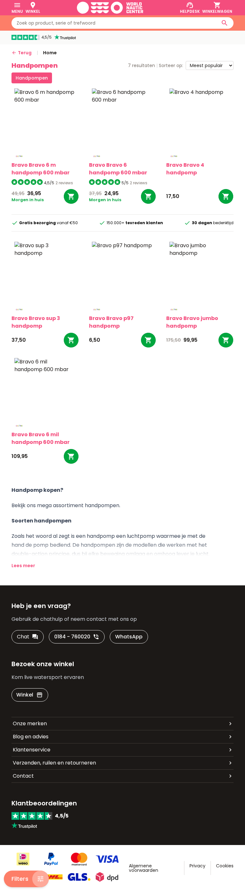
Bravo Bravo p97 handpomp (111, 322)
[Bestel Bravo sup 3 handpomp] (71, 340)
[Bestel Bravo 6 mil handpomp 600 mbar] (71, 456)
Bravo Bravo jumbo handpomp (192, 322)
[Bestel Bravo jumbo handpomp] (226, 340)
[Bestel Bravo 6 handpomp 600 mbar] (148, 196)
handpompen (32, 78)
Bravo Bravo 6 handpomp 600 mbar (118, 168)
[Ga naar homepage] (110, 8)
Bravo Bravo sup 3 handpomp (35, 322)
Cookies (225, 866)
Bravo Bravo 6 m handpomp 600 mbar (40, 168)
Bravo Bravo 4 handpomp (185, 168)
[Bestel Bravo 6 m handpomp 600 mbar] (71, 196)
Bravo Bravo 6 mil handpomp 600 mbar (40, 438)
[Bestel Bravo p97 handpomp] (148, 340)
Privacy (197, 866)
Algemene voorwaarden (143, 868)
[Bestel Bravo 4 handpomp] (226, 196)
